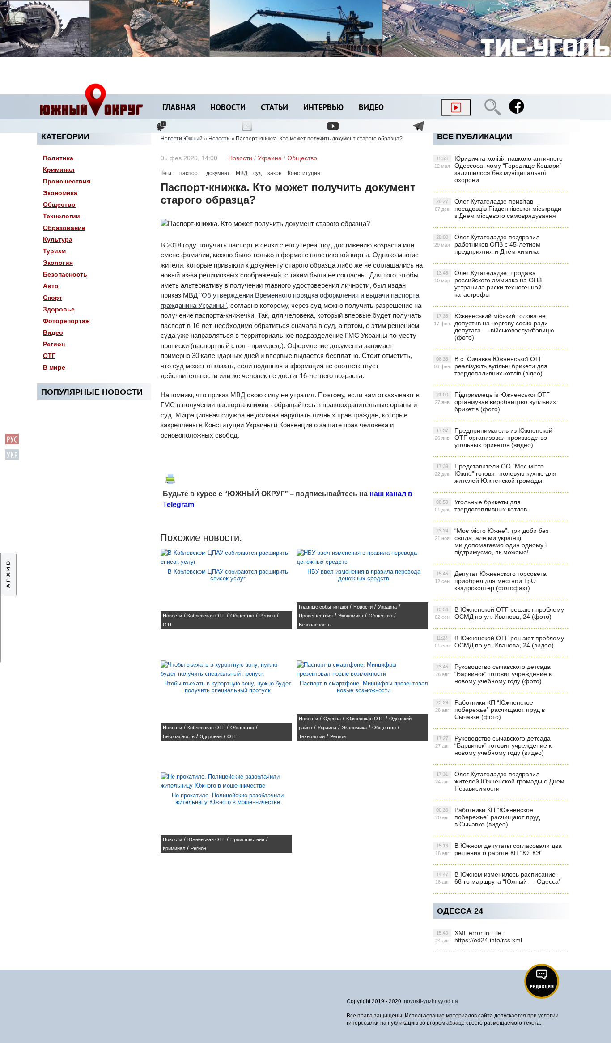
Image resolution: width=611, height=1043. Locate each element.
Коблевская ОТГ (206, 615)
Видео (371, 108)
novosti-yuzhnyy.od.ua (431, 1001)
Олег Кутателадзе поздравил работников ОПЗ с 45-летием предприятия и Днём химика (487, 244)
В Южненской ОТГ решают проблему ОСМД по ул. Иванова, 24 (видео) (499, 641)
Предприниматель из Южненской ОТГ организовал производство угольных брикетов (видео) (493, 437)
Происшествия (66, 181)
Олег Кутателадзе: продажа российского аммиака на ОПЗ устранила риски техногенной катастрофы (488, 283)
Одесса (332, 718)
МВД (241, 173)
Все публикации (474, 136)
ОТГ (49, 355)
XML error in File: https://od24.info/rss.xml (478, 936)
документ (218, 173)
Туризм (54, 251)
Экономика (60, 192)
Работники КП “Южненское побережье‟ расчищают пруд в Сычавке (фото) (490, 709)
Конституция (304, 173)
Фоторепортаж (66, 320)
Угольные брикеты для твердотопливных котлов (481, 505)
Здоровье (59, 309)
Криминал (59, 169)
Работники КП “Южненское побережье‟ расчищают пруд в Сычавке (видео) (487, 817)
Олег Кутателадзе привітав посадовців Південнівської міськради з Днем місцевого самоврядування (498, 208)
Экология (58, 262)
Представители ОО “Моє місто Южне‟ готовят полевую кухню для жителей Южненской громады (495, 473)
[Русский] (12, 443)
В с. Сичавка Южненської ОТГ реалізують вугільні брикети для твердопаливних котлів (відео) (490, 366)
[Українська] (12, 458)
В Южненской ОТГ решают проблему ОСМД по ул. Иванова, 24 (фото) (499, 613)
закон (274, 173)
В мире (54, 367)
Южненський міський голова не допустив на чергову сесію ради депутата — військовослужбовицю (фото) (494, 326)
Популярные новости (92, 391)
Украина (270, 158)
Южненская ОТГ (365, 718)
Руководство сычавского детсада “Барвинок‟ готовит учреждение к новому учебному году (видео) (493, 745)
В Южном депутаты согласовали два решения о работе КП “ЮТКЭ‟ (498, 849)
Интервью (323, 108)
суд (257, 173)
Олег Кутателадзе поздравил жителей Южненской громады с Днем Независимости (499, 781)
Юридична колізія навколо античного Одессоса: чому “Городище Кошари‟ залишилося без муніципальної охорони (498, 169)
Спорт (52, 297)
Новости (228, 108)
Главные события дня (323, 606)
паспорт (189, 173)
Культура (57, 239)
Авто (51, 285)
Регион (54, 344)
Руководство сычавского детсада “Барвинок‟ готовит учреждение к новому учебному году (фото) (493, 674)
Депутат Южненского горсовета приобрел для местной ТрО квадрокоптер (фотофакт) (491, 581)
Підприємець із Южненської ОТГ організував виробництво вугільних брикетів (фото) (495, 402)
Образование (64, 227)
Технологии (61, 216)
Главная (178, 108)
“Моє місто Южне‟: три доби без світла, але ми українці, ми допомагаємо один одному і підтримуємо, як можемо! (491, 541)
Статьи (274, 108)
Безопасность (65, 274)
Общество (59, 204)
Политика (58, 158)
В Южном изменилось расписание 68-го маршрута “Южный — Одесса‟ (498, 878)
